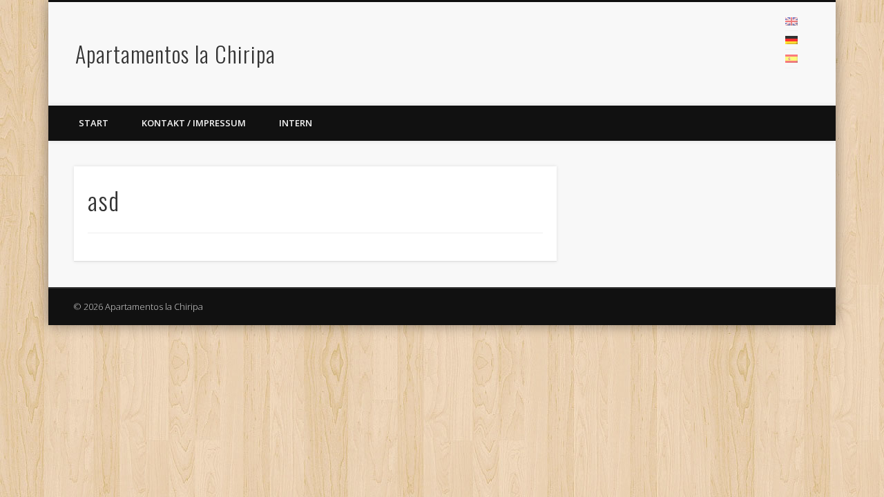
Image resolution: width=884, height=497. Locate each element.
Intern (295, 123)
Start (93, 123)
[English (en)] (791, 21)
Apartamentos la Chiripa (175, 53)
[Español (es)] (791, 59)
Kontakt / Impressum (194, 123)
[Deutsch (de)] (791, 40)
